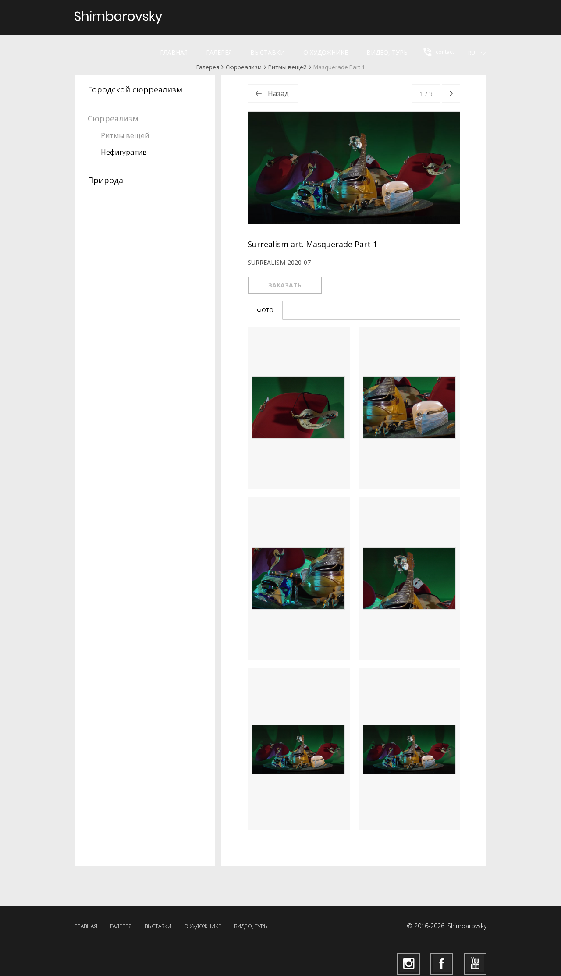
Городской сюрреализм (135, 89)
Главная (174, 52)
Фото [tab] (265, 310)
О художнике (325, 52)
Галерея (219, 52)
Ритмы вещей (287, 67)
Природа (105, 180)
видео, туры (387, 52)
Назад (278, 93)
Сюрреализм (244, 67)
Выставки (267, 52)
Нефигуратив (124, 152)
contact (444, 52)
